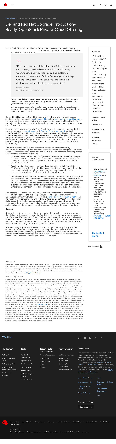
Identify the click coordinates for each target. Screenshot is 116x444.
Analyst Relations (84, 393)
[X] (95, 339)
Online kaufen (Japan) (45, 362)
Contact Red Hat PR (98, 235)
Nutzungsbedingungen (34, 432)
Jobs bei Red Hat (26, 422)
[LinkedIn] (79, 339)
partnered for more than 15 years (61, 196)
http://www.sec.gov (42, 304)
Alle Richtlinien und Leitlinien (53, 432)
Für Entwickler (26, 367)
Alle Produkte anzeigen (6, 374)
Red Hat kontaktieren (63, 422)
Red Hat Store (45, 358)
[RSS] (101, 246)
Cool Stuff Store (105, 422)
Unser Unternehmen (85, 378)
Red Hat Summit (15, 425)
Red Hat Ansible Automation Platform (9, 368)
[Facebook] (90, 339)
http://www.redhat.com (33, 273)
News (99, 378)
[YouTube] (84, 339)
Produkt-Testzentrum (47, 355)
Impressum (85, 432)
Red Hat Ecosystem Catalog (28, 375)
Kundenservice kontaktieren (64, 359)
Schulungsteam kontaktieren (64, 365)
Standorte (51, 422)
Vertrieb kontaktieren (66, 355)
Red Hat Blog (77, 422)
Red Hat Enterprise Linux (8, 359)
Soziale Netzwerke (65, 370)
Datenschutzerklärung (17, 432)
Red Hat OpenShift (8, 364)
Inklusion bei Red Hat (90, 422)
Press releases (10, 18)
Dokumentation (26, 379)
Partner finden (26, 370)
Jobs (98, 395)
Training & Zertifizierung (25, 356)
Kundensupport (26, 364)
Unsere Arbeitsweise (85, 382)
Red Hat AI (5, 355)
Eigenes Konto (26, 361)
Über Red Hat (14, 422)
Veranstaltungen (40, 422)
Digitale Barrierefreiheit (72, 432)
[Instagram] (101, 339)
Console (43, 367)
